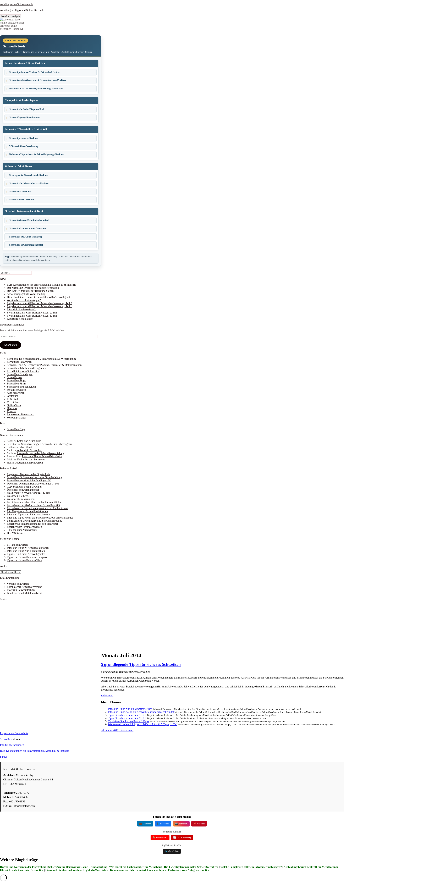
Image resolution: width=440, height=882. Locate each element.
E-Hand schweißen (17, 544)
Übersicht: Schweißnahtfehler (23, 489)
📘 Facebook (163, 823)
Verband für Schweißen (29, 450)
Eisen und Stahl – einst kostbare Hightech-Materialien (76, 870)
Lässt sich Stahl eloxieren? (21, 309)
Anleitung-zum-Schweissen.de (16, 4)
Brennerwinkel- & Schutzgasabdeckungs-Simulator (36, 88)
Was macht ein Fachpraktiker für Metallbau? (135, 867)
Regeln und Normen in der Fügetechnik (28, 474)
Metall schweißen (16, 389)
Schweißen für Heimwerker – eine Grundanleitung (34, 477)
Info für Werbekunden (12, 744)
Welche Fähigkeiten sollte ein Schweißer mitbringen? (251, 867)
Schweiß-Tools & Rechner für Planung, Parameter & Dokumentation (44, 364)
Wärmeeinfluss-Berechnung (23, 146)
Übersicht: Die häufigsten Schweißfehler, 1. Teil (33, 483)
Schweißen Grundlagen (19, 374)
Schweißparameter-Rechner (23, 138)
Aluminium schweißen (30, 462)
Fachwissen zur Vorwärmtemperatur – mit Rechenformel (37, 508)
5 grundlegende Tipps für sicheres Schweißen (141, 664)
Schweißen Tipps (16, 380)
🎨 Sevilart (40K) (160, 837)
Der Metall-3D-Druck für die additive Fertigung (33, 287)
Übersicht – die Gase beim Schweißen (21, 870)
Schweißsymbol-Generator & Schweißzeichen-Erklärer (37, 80)
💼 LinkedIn (145, 823)
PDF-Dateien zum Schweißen (23, 371)
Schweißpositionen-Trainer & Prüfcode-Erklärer (34, 72)
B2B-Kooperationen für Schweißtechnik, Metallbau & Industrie (41, 284)
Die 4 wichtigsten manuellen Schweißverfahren (191, 867)
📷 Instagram (181, 823)
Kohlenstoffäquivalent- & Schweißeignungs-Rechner (36, 154)
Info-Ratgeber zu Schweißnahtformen (27, 511)
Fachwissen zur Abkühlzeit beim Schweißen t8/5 (33, 505)
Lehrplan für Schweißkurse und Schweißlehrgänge (34, 520)
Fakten (3, 756)
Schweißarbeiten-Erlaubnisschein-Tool (29, 220)
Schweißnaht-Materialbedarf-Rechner (29, 183)
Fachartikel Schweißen (19, 361)
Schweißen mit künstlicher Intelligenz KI (29, 480)
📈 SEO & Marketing (182, 837)
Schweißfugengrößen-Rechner (24, 117)
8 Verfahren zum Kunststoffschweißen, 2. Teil (32, 312)
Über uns (12, 408)
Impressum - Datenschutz (20, 414)
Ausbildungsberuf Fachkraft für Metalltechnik (311, 867)
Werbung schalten (16, 417)
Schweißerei (25, 447)
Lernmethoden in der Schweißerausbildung (40, 453)
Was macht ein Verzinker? (21, 499)
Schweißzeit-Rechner (20, 191)
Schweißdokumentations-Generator (27, 228)
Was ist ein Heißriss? (18, 495)
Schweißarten (14, 377)
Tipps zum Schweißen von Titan (24, 560)
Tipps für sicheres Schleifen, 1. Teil (127, 715)
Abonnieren (10, 344)
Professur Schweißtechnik (21, 589)
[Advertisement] (50, 624)
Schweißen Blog (16, 429)
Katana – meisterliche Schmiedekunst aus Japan (138, 870)
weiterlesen (107, 695)
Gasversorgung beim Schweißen (24, 486)
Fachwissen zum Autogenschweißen (189, 870)
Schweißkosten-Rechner (21, 199)
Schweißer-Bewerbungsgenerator (26, 245)
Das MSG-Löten (16, 533)
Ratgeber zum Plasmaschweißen (24, 526)
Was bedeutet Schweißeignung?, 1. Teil (28, 492)
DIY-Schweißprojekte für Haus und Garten (30, 290)
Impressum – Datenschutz (14, 733)
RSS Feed (12, 399)
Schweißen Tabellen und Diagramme (27, 368)
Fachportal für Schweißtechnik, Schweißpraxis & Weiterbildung (41, 358)
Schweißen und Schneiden (21, 386)
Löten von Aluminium (29, 440)
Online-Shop (14, 405)
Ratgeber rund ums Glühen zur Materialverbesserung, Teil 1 (39, 306)
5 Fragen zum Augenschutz (22, 529)
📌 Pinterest (199, 823)
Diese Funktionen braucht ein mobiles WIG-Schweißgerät (38, 297)
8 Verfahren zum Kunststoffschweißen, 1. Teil (32, 315)
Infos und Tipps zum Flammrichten (26, 550)
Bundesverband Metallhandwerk (24, 593)
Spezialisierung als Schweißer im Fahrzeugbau (46, 444)
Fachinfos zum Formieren (31, 459)
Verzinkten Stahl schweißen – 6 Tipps (128, 721)
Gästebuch (12, 395)
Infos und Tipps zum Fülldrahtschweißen (29, 514)
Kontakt (11, 411)
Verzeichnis (13, 402)
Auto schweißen (16, 392)
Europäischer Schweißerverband (24, 586)
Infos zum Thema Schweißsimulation (42, 456)
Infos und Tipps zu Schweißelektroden (28, 547)
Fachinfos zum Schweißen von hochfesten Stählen (34, 502)
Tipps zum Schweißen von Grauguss (27, 557)
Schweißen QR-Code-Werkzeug (25, 236)
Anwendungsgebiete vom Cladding (26, 294)
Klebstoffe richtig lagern (20, 318)
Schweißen (6, 739)
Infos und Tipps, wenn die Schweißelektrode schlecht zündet (40, 517)
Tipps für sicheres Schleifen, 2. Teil (127, 718)
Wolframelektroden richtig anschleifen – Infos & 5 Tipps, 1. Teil (142, 724)
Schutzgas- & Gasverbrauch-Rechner (28, 175)
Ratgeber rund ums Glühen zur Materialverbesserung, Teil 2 (39, 303)
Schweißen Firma (16, 383)
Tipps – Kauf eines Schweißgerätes (26, 554)
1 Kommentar (125, 730)
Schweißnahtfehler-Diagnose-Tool (26, 109)
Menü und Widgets (10, 16)
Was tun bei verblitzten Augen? (24, 300)
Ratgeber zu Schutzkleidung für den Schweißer (32, 523)
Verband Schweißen (18, 583)
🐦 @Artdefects (172, 851)
